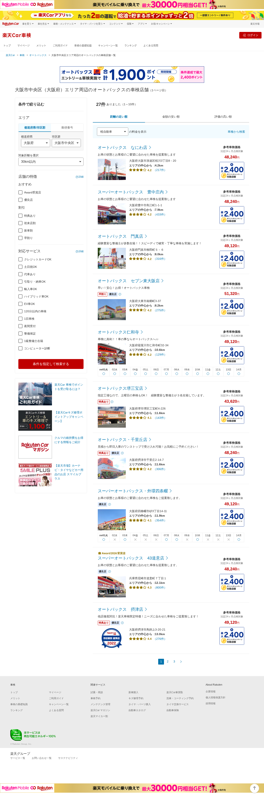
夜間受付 (30, 326)
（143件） (160, 417)
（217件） (160, 170)
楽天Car (10, 55)
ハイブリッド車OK (36, 296)
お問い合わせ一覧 (42, 758)
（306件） (160, 469)
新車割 (28, 230)
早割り (28, 238)
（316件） (160, 258)
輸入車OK (30, 289)
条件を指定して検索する (51, 364)
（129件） (160, 354)
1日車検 (29, 318)
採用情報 (211, 703)
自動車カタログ (137, 710)
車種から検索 (236, 131)
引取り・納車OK (35, 281)
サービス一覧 (17, 758)
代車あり (30, 274)
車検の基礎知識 (83, 45)
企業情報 (211, 691)
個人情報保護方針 (215, 697)
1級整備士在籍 (33, 341)
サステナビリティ (68, 758)
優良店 (28, 199)
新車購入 (133, 692)
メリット (41, 45)
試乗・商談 (97, 692)
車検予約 (95, 698)
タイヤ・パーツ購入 (139, 704)
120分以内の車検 (35, 311)
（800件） (160, 587)
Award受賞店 (32, 192)
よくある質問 (150, 45)
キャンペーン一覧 (108, 45)
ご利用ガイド (60, 45)
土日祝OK (30, 266)
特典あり (30, 215)
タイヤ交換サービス (177, 704)
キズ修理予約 (135, 698)
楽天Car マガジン (100, 710)
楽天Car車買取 (174, 692)
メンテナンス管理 (100, 704)
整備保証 (30, 333)
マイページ (23, 45)
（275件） (160, 310)
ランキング (130, 45)
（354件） (160, 520)
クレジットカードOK (37, 259)
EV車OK (29, 303)
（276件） (160, 638)
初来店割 (30, 223)
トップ (7, 45)
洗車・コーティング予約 (180, 698)
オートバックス (38, 55)
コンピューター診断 (37, 348)
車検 (22, 55)
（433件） (160, 214)
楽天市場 (254, 23)
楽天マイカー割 (99, 716)
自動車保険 (172, 710)
